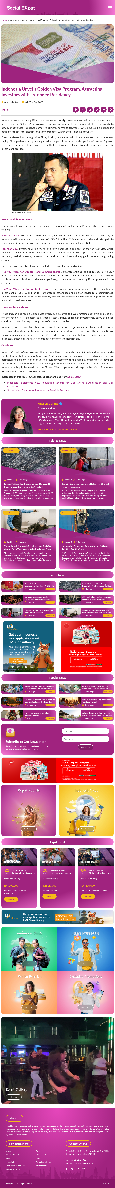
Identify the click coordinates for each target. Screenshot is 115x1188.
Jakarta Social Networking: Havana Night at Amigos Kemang (61, 874)
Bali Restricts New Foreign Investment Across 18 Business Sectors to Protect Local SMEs (96, 715)
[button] (109, 7)
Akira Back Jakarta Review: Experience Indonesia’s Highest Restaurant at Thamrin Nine (96, 599)
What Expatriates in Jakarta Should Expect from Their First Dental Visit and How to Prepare (96, 688)
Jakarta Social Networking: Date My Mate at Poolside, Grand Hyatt (100, 874)
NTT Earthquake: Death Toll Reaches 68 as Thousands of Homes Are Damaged (39, 687)
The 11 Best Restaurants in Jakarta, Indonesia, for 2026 (38, 714)
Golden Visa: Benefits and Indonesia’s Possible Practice (38, 390)
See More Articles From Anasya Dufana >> (57, 429)
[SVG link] (21, 8)
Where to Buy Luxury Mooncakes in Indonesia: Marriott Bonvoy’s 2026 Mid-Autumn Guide (39, 586)
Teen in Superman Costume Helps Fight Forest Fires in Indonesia (39, 611)
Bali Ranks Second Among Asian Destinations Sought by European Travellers (37, 599)
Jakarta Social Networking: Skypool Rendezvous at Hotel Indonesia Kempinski (23, 874)
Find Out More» (20, 1134)
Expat (74, 376)
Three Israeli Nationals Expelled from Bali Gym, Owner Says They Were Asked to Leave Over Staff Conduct (28, 549)
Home (4, 20)
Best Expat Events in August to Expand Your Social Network (96, 701)
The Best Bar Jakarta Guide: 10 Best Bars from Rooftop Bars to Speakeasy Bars (40, 701)
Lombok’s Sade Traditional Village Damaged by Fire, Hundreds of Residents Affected (28, 485)
